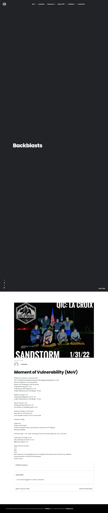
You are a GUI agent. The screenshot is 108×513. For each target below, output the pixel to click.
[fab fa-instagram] (4, 506)
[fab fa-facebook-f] (4, 501)
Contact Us (81, 4)
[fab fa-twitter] (4, 504)
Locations (41, 4)
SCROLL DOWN (102, 510)
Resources (50, 4)
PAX (33, 4)
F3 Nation (71, 4)
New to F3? (61, 4)
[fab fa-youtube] (4, 509)
